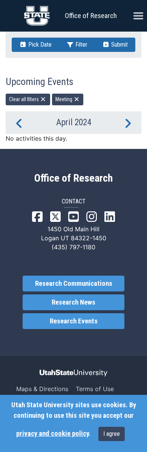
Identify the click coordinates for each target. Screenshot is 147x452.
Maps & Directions (42, 389)
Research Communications (73, 283)
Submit (119, 44)
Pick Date (39, 44)
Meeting (64, 99)
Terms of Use (95, 389)
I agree (111, 433)
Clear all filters (24, 99)
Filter (80, 44)
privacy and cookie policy (52, 433)
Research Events (74, 321)
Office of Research (91, 15)
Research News (73, 302)
